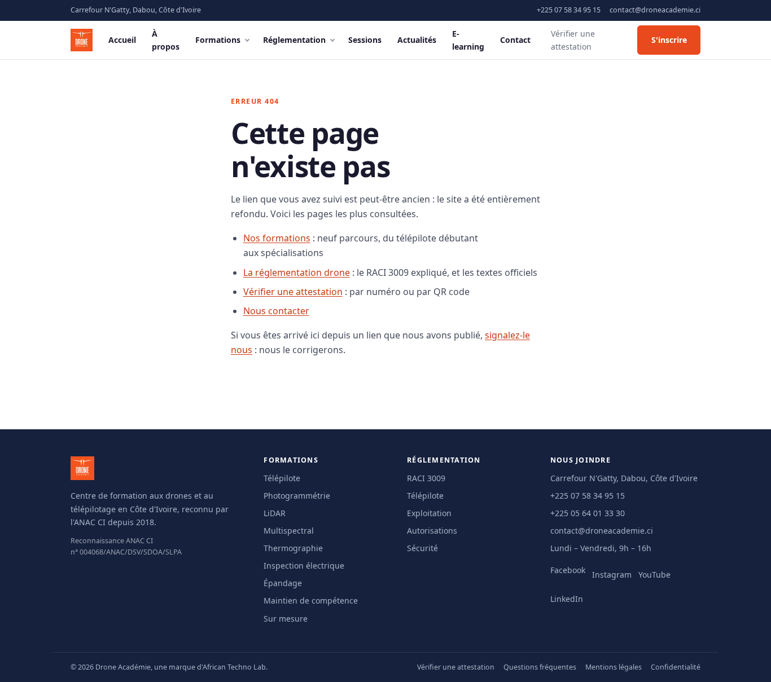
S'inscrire (669, 39)
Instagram (612, 574)
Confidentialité (675, 667)
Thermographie (293, 548)
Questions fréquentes (539, 667)
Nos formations (276, 238)
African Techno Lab (234, 667)
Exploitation (429, 513)
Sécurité (422, 548)
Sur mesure (286, 618)
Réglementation (294, 39)
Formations (217, 39)
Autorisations (432, 530)
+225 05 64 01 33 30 (587, 513)
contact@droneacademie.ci (655, 10)
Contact (515, 39)
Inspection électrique (304, 565)
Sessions (365, 39)
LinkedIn (566, 598)
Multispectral (289, 530)
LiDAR (275, 513)
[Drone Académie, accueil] (82, 40)
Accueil (122, 39)
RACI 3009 (426, 478)
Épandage (283, 583)
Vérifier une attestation (573, 40)
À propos (165, 40)
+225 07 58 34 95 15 (569, 10)
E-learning (468, 40)
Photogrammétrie (297, 495)
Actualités (416, 39)
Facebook (567, 570)
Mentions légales (613, 667)
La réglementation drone (296, 272)
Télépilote (282, 478)
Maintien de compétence (311, 600)
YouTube (654, 574)
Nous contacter (276, 311)
